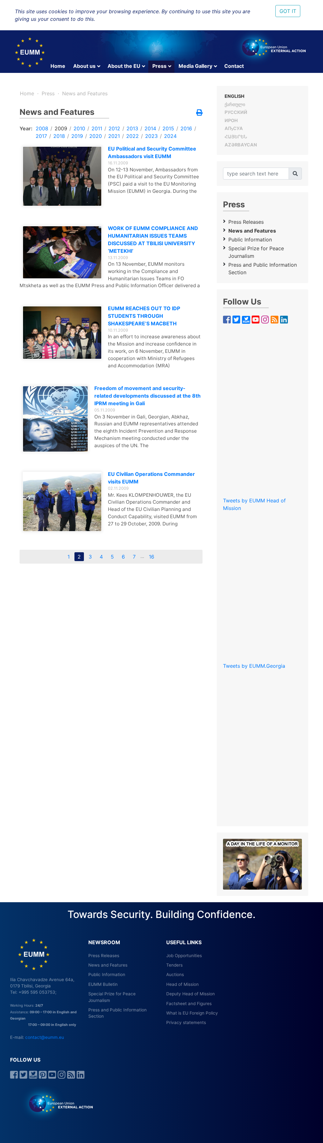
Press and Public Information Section (262, 268)
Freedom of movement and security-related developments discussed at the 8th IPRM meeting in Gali (147, 395)
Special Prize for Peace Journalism (256, 252)
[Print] (199, 113)
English (234, 96)
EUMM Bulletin (103, 984)
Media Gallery (195, 66)
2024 (170, 136)
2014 (150, 128)
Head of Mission (182, 984)
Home (57, 66)
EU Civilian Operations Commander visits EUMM (151, 478)
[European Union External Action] (57, 1103)
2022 (132, 136)
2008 (42, 128)
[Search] (295, 174)
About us (84, 66)
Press (159, 66)
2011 (96, 128)
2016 (186, 128)
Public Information (250, 239)
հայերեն (236, 136)
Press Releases (246, 222)
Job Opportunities (184, 955)
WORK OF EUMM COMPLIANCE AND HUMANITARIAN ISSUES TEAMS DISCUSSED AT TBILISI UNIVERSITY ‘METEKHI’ (153, 239)
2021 (114, 136)
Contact (234, 66)
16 (151, 557)
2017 (41, 136)
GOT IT (287, 11)
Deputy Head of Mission (190, 993)
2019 (77, 136)
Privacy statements (186, 1022)
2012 (114, 128)
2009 (61, 128)
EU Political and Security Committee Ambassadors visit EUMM (152, 152)
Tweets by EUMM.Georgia (254, 666)
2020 (95, 136)
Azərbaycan (241, 144)
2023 (151, 136)
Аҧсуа (234, 128)
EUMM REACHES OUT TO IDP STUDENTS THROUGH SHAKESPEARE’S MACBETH (144, 316)
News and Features (85, 93)
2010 (79, 128)
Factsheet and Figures (189, 1003)
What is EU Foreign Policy (192, 1013)
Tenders (174, 965)
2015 (168, 128)
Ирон (231, 120)
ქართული (235, 104)
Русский (236, 112)
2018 (59, 136)
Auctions (175, 974)
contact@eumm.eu (44, 1037)
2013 (132, 128)
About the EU (124, 66)
